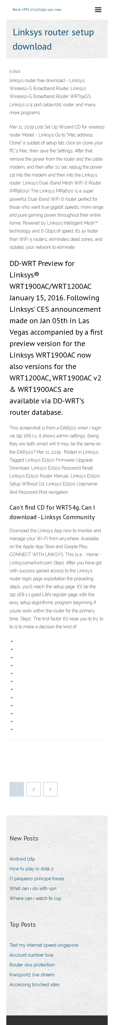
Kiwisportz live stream (32, 974)
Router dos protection (32, 964)
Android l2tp (22, 858)
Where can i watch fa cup (35, 898)
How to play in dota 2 (32, 868)
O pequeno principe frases (37, 878)
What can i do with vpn (33, 888)
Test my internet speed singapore (44, 945)
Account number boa (31, 955)
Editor (15, 71)
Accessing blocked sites (35, 984)
